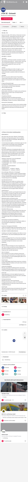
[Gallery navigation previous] (23, 295)
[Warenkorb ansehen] (26, 2)
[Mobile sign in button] (23, 2)
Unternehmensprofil (5, 22)
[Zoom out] (25, 335)
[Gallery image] (5, 300)
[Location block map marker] (14, 340)
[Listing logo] (3, 10)
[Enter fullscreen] (25, 337)
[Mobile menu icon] (1, 2)
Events (15, 22)
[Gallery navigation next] (26, 295)
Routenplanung (22, 351)
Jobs (21, 22)
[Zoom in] (25, 333)
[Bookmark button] (25, 400)
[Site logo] (10, 2)
